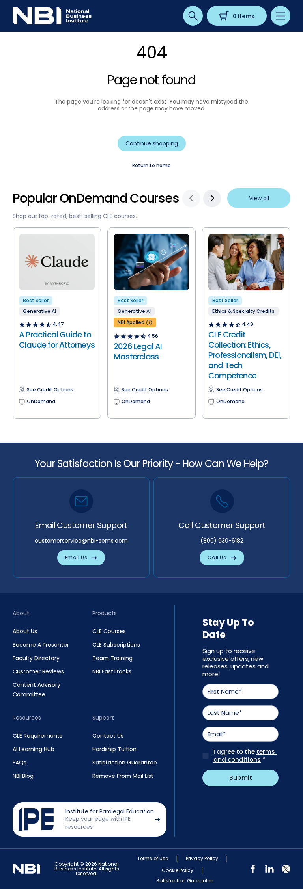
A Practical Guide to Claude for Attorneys (57, 339)
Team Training (112, 658)
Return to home (151, 165)
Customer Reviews (38, 671)
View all (259, 198)
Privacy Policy (202, 858)
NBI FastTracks (111, 671)
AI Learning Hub (33, 749)
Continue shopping (151, 143)
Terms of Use (152, 858)
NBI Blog (23, 776)
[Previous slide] (191, 198)
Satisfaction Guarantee (124, 762)
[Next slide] (212, 198)
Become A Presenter (41, 645)
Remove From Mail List (122, 776)
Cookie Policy (177, 870)
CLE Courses (109, 631)
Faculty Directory (36, 658)
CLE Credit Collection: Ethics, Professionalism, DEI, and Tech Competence (244, 355)
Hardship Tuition (114, 749)
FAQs (19, 762)
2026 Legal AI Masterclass (138, 351)
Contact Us (107, 736)
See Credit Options (50, 390)
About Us (25, 631)
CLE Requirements (37, 736)
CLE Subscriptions (116, 645)
